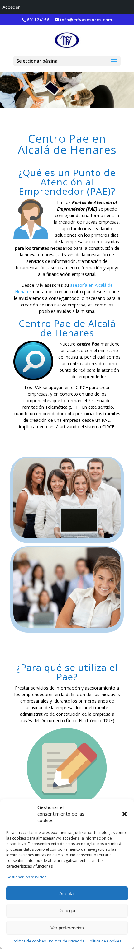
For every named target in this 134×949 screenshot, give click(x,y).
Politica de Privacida (66, 941)
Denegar (67, 910)
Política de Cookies (104, 941)
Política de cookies (29, 941)
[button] (125, 814)
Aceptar (67, 893)
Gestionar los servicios (26, 877)
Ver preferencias (67, 927)
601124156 (38, 19)
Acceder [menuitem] (11, 7)
